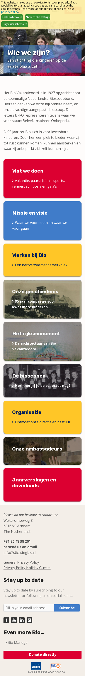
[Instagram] (29, 620)
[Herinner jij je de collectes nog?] (42, 380)
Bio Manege (17, 642)
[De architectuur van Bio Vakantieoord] (42, 341)
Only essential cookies (14, 24)
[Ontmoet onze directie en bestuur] (42, 417)
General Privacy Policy (21, 562)
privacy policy (9, 12)
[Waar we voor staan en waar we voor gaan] (42, 220)
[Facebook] (6, 620)
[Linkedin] (21, 620)
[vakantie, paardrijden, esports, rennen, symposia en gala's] (42, 178)
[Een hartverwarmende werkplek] (42, 260)
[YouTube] (14, 620)
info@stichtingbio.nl (19, 552)
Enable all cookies (12, 17)
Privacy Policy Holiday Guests (27, 567)
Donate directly (42, 654)
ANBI (36, 666)
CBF (56, 666)
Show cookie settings (37, 17)
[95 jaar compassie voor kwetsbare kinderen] (42, 299)
